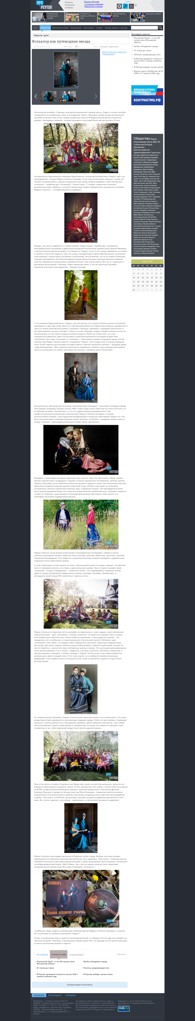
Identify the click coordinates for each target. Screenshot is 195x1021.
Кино (141, 181)
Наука (146, 188)
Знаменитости (154, 176)
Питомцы (156, 192)
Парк (135, 176)
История (137, 155)
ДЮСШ (142, 219)
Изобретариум (154, 188)
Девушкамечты (150, 199)
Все (36, 27)
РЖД (145, 181)
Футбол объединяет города (95, 962)
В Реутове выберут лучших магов (98, 974)
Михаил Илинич (149, 224)
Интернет (152, 210)
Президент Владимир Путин (144, 212)
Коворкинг (143, 192)
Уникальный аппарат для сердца (52, 16)
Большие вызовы (140, 244)
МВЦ (153, 172)
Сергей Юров (148, 167)
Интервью (76, 27)
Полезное (153, 179)
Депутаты (154, 155)
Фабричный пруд (153, 181)
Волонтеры (155, 244)
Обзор (150, 174)
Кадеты (143, 206)
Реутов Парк (150, 194)
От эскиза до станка (45, 968)
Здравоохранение (142, 152)
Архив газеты (139, 179)
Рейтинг (140, 190)
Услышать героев (153, 14)
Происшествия (60, 27)
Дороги (145, 176)
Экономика (138, 172)
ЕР (159, 142)
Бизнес (136, 157)
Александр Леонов (141, 217)
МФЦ (135, 203)
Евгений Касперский (142, 226)
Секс (152, 226)
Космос (145, 208)
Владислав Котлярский (142, 235)
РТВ (142, 199)
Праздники (139, 147)
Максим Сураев (139, 183)
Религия (137, 188)
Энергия (147, 185)
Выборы (154, 185)
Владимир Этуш (154, 246)
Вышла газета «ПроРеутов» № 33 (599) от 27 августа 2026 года (148, 72)
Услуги (136, 192)
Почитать (69, 2)
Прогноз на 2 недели (93, 6)
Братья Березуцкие (149, 233)
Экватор (154, 201)
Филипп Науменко (141, 210)
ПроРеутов (145, 155)
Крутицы (144, 221)
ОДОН (158, 212)
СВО (148, 244)
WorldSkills (152, 217)
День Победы (148, 169)
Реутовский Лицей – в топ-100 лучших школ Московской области (147, 40)
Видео (154, 139)
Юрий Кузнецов (155, 221)
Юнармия (149, 203)
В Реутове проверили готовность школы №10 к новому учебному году (148, 61)
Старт (150, 192)
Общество (142, 138)
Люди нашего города (116, 27)
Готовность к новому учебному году (87, 16)
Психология (149, 242)
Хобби (156, 190)
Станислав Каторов (143, 144)
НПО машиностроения (149, 157)
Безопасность (147, 165)
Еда (147, 183)
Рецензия (137, 221)
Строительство (140, 160)
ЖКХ (155, 142)
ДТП (142, 188)
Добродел (141, 203)
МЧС (150, 183)
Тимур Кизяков (151, 219)
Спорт (99, 27)
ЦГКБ (140, 176)
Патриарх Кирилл (147, 253)
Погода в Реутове (91, 2)
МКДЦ (146, 179)
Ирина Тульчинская (145, 215)
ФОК (135, 190)
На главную (42, 954)
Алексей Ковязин (140, 246)
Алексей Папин (139, 194)
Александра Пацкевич (142, 249)
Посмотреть (70, 5)
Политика (144, 174)
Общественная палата (142, 201)
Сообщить (69, 8)
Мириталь (137, 233)
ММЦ (135, 215)
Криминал (138, 169)
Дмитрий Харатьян (141, 240)
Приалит (156, 174)
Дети (104, 52)
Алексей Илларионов (149, 231)
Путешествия (154, 208)
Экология (147, 172)
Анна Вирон (138, 224)
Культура (89, 27)
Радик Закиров (146, 251)
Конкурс (137, 174)
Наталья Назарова (148, 237)
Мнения (150, 206)
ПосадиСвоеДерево (141, 197)
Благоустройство (142, 150)
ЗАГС (150, 197)
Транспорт (156, 152)
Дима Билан (146, 228)
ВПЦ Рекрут (148, 190)
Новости (45, 27)
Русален (137, 219)
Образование (108, 54)
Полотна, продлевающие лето (97, 968)
